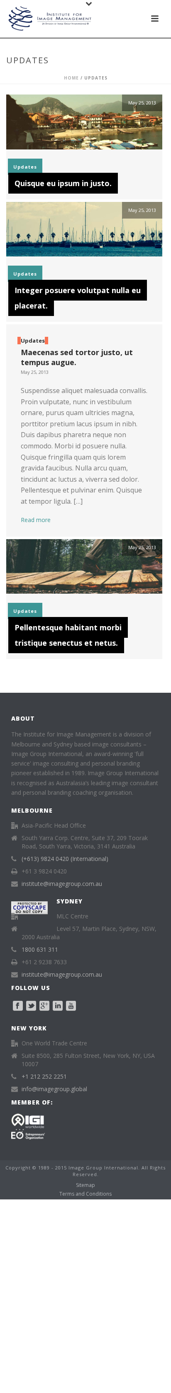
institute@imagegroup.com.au (62, 884)
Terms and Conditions (85, 1194)
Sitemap (85, 1185)
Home (71, 78)
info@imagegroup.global (54, 1089)
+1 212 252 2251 (44, 1076)
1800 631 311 (40, 949)
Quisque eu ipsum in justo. (63, 183)
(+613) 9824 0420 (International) (65, 859)
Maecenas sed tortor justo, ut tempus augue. (77, 357)
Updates (25, 167)
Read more (36, 520)
